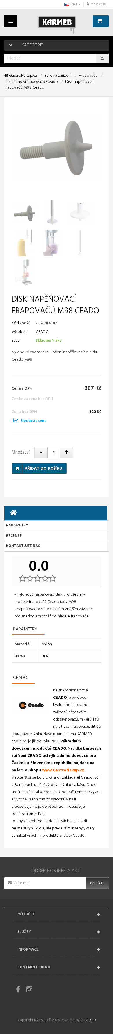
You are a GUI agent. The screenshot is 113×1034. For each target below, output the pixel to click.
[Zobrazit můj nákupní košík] (101, 21)
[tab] (55, 513)
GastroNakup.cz (22, 76)
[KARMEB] (57, 25)
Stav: (16, 340)
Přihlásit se (97, 4)
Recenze (14, 536)
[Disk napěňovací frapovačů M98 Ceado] (25, 213)
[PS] (16, 421)
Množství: (21, 452)
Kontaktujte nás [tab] (23, 546)
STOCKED (88, 1020)
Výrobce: (20, 332)
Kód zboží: (21, 323)
